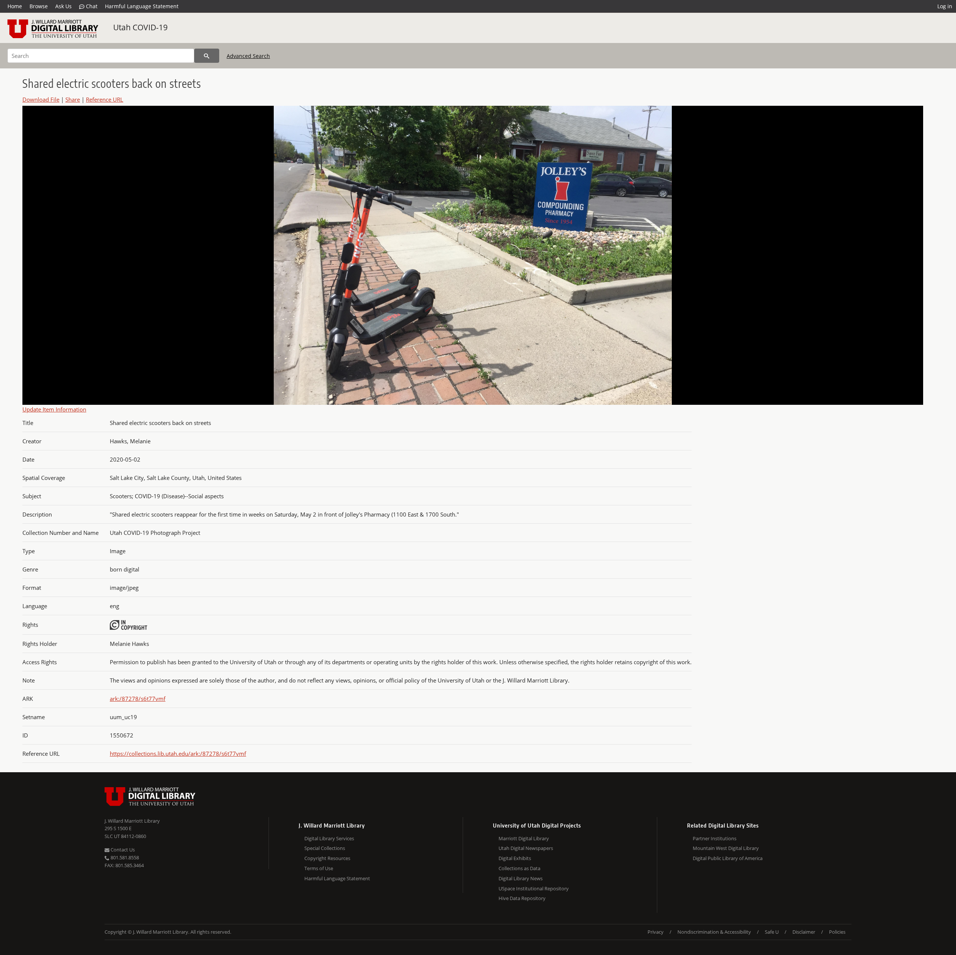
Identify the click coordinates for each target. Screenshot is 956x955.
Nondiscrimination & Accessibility (714, 931)
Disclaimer (803, 931)
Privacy (656, 931)
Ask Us (63, 6)
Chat (90, 6)
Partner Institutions (714, 838)
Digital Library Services (329, 838)
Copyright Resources (327, 858)
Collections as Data (519, 868)
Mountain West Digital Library (726, 848)
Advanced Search (248, 55)
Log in (944, 6)
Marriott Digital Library (524, 838)
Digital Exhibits (515, 858)
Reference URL (104, 99)
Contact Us (122, 849)
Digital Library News (521, 878)
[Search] (206, 56)
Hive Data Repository (522, 898)
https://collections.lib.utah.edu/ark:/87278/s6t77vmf (178, 753)
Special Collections (324, 848)
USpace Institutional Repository (534, 888)
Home (14, 6)
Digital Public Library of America (728, 858)
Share (72, 99)
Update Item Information (54, 409)
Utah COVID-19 (140, 27)
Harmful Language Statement (142, 6)
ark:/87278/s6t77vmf (137, 698)
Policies (837, 931)
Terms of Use (318, 868)
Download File (40, 99)
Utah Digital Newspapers (526, 848)
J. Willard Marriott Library (132, 820)
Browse (39, 6)
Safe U (772, 931)
